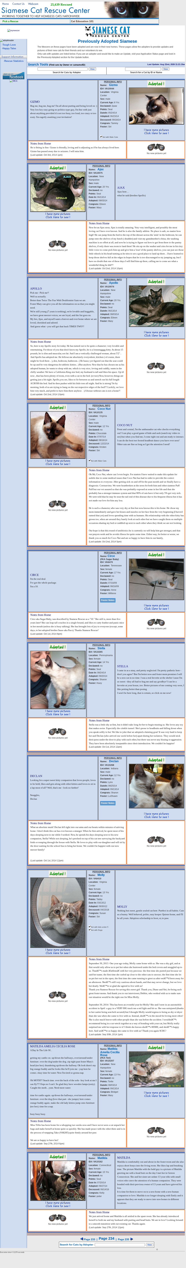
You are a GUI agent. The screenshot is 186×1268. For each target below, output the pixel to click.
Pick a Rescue (10, 21)
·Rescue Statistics (13, 61)
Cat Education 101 (82, 21)
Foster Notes (107, 600)
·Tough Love (9, 44)
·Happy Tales (9, 48)
